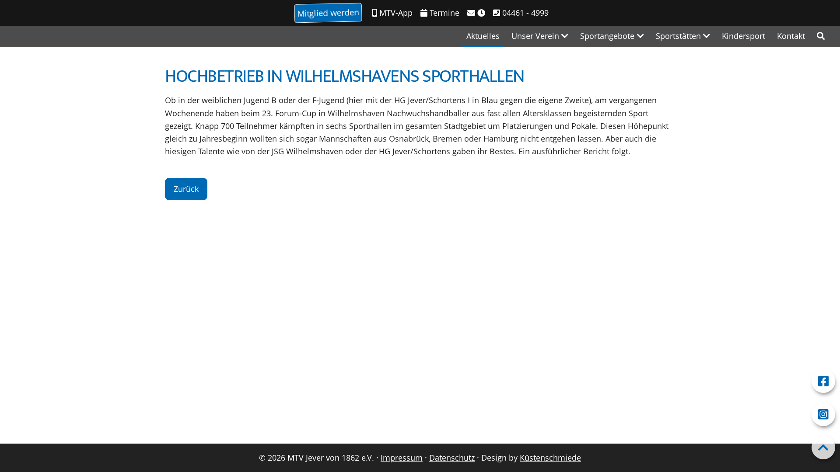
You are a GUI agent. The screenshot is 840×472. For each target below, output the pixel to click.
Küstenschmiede (550, 457)
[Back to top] (823, 447)
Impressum (402, 457)
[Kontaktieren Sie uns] (476, 13)
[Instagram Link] (823, 414)
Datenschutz (452, 457)
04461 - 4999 (524, 12)
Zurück (186, 189)
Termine (443, 12)
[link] (821, 36)
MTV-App (395, 12)
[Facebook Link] (823, 381)
